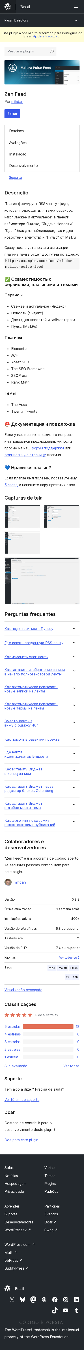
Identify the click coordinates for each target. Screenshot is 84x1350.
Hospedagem (15, 1183)
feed (52, 968)
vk (67, 977)
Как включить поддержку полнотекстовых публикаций (29, 822)
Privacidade (14, 1191)
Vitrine (49, 1167)
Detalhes (16, 131)
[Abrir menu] (77, 6)
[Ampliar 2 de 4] (73, 511)
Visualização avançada (23, 990)
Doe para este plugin (21, 1140)
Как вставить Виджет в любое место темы (23, 805)
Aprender (11, 1206)
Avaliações (18, 142)
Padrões (51, 1191)
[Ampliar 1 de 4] (34, 511)
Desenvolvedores (18, 1222)
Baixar (12, 114)
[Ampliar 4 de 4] (73, 563)
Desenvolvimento (23, 165)
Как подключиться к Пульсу (28, 629)
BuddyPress (16, 1268)
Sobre (9, 1167)
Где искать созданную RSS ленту (33, 643)
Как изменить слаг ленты (26, 657)
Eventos (51, 1214)
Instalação (17, 154)
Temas (49, 1175)
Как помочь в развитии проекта (32, 739)
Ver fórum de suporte (21, 1099)
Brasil (19, 1288)
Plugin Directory (16, 20)
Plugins (50, 1183)
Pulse (74, 968)
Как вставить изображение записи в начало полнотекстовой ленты (34, 672)
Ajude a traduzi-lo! (46, 36)
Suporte (15, 177)
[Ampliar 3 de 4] (34, 537)
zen (75, 977)
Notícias (11, 1175)
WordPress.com (19, 1244)
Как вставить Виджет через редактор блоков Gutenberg (28, 788)
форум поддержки (48, 448)
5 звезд (11, 485)
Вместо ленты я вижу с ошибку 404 (21, 723)
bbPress (13, 1260)
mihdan (17, 101)
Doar (50, 1222)
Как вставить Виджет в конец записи (23, 771)
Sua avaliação (15, 1066)
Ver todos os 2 (69, 957)
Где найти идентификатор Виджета (26, 754)
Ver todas (71, 1066)
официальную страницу (25, 455)
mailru (63, 968)
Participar (52, 1206)
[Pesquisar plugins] (51, 51)
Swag (51, 1230)
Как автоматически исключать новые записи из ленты (31, 689)
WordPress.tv (17, 1230)
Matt (10, 1252)
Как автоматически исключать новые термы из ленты (31, 706)
